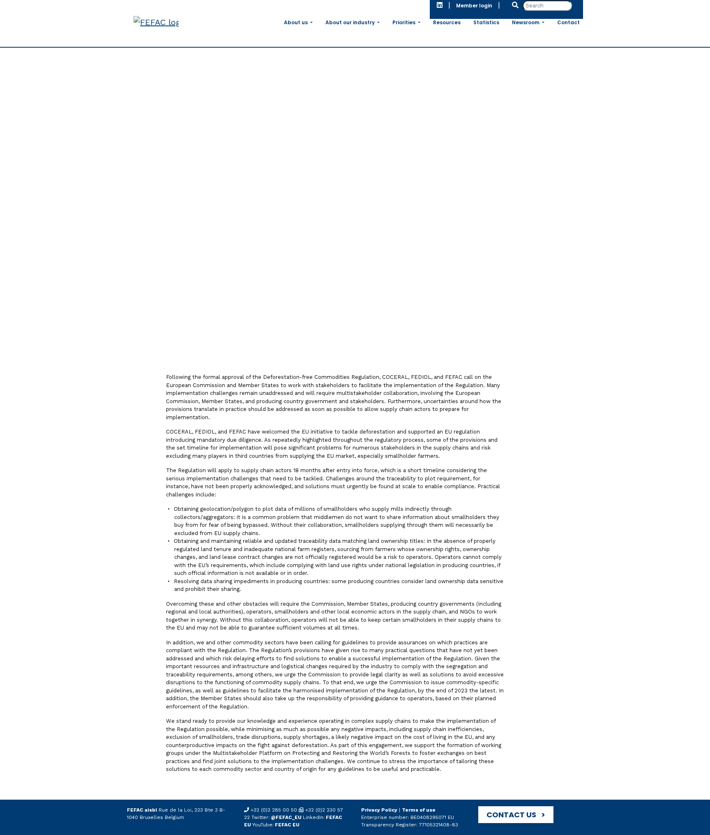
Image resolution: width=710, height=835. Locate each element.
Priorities (404, 22)
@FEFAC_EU (286, 817)
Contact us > (515, 815)
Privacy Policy (379, 810)
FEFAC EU (287, 825)
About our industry (350, 22)
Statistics (486, 22)
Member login (474, 5)
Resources (447, 22)
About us (296, 22)
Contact (568, 22)
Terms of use (419, 810)
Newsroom (526, 22)
